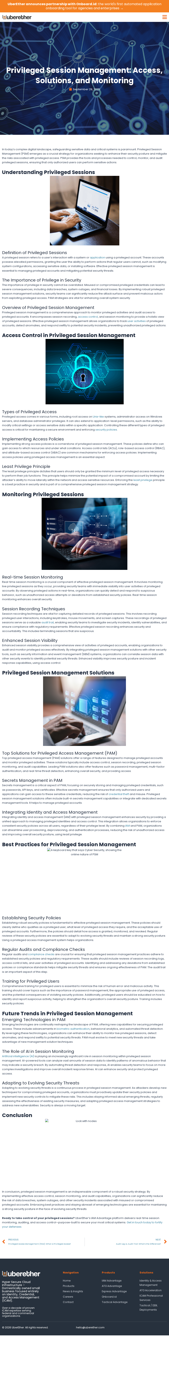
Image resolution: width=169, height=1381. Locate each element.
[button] (101, 17)
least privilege (142, 480)
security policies (106, 429)
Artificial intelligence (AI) (18, 1056)
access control (88, 316)
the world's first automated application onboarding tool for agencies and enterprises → (84, 6)
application (97, 257)
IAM (127, 825)
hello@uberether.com (90, 1327)
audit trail (47, 622)
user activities (136, 321)
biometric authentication (73, 1029)
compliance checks (41, 954)
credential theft (119, 794)
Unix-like (98, 416)
